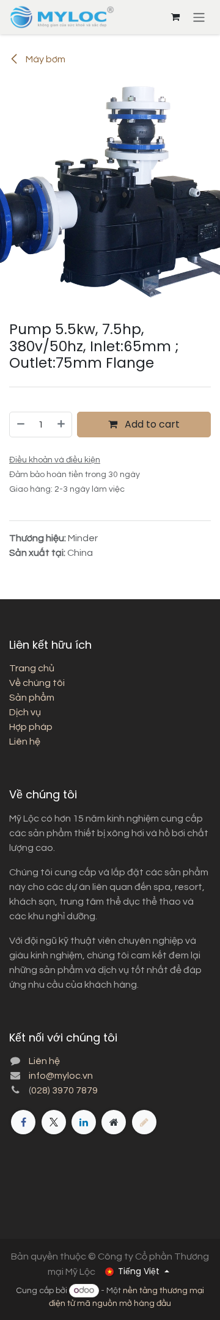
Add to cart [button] (151, 424)
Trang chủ (31, 668)
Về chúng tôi (37, 683)
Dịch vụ (25, 712)
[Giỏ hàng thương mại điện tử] (175, 17)
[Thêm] (61, 424)
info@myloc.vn (61, 1076)
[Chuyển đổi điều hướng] (199, 17)
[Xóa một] (20, 424)
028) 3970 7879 (64, 1090)
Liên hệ (24, 741)
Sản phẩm (31, 697)
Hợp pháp (31, 727)
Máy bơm (44, 59)
